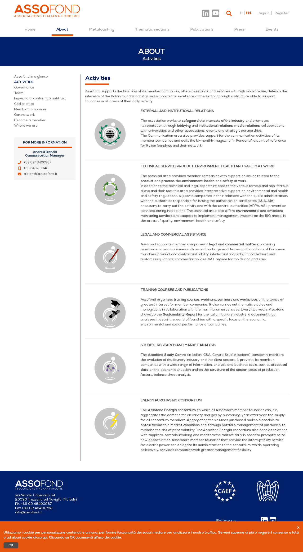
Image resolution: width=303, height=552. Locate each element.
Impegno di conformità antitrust (40, 98)
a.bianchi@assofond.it (40, 174)
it (241, 13)
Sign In (264, 13)
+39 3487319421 (37, 168)
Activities (24, 82)
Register (281, 13)
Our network (24, 115)
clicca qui (40, 537)
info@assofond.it (28, 512)
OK (11, 545)
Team (18, 93)
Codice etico (24, 104)
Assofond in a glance (31, 76)
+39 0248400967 (37, 162)
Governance (24, 87)
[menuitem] (30, 29)
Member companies (30, 109)
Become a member (30, 120)
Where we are (26, 126)
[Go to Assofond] (47, 10)
